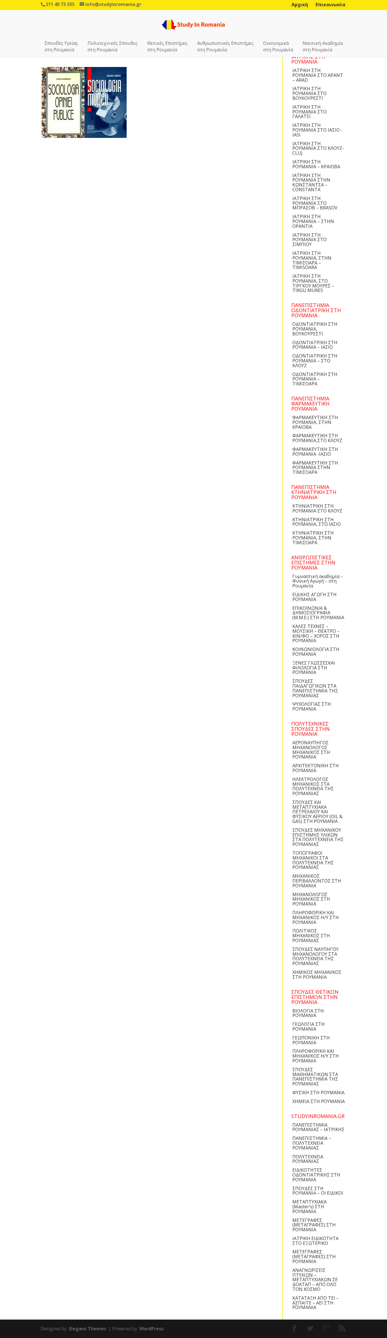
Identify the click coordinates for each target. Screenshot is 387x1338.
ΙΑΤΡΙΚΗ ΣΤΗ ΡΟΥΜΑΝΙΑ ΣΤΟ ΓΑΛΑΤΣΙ (309, 112)
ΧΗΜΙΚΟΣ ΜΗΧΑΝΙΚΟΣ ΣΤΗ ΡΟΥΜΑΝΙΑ (316, 974)
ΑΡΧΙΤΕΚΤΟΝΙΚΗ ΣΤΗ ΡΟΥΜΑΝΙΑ (315, 768)
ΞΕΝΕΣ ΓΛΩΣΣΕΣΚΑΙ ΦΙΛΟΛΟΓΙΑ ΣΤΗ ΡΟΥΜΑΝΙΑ (313, 668)
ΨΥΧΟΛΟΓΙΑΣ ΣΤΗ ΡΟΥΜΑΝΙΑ (311, 706)
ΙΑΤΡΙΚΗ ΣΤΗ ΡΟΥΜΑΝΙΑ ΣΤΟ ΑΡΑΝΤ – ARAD (317, 75)
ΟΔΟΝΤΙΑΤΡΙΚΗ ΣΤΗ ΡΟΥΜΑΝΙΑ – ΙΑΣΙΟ (314, 344)
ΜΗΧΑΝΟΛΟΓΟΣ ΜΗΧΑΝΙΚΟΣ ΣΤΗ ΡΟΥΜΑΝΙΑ (311, 899)
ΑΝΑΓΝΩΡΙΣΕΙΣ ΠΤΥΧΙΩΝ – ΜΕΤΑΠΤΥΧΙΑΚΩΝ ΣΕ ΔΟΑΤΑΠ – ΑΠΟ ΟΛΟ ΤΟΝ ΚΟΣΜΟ (315, 1279)
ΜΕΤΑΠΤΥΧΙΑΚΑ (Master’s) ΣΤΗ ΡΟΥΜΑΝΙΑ (309, 1207)
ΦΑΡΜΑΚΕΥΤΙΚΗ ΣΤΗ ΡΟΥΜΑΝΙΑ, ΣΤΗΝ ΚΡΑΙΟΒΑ (315, 422)
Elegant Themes (87, 1329)
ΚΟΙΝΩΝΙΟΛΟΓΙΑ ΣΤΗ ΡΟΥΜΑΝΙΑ (315, 651)
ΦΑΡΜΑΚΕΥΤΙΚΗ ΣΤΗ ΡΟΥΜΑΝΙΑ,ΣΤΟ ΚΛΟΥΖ (317, 438)
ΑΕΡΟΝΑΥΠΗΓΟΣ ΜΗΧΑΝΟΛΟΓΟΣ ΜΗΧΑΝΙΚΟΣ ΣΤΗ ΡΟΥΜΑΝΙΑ (311, 750)
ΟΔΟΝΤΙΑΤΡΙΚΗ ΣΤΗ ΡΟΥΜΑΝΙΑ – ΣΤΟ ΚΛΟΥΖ (314, 361)
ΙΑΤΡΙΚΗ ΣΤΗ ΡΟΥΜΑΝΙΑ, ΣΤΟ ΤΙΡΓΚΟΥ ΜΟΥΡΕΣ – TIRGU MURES (313, 283)
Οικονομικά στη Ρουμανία (278, 46)
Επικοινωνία (330, 5)
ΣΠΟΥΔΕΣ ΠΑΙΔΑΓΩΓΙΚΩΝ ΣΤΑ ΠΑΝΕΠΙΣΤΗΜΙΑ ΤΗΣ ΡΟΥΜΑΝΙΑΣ (315, 688)
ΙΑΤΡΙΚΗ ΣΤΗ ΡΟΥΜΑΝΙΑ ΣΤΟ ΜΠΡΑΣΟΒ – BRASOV (314, 203)
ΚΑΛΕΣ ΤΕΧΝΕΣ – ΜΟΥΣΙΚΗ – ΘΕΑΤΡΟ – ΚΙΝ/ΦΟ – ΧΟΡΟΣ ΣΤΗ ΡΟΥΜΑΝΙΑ (316, 633)
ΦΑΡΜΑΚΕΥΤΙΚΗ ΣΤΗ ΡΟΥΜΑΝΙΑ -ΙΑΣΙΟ (315, 451)
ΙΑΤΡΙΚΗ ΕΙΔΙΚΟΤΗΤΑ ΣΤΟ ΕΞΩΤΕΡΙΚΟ (315, 1240)
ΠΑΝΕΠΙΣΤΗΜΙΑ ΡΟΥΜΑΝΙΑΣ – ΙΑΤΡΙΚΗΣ (318, 1127)
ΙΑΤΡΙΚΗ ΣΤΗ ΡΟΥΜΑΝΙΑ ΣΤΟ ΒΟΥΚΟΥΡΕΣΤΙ (309, 93)
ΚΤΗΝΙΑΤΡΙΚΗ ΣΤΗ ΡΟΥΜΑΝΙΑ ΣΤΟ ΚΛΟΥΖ (317, 508)
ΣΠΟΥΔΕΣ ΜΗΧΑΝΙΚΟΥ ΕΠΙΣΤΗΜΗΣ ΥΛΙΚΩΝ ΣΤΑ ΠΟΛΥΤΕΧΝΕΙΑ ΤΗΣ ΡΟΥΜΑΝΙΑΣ (318, 837)
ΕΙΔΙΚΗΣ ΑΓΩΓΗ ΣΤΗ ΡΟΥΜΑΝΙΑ (314, 596)
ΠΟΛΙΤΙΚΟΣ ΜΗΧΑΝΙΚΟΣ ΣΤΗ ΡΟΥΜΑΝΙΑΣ (311, 936)
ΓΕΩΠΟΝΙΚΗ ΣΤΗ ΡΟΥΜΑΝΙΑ (311, 1040)
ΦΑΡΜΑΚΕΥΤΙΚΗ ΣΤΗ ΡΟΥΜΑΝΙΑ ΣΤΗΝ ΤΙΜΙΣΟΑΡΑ (315, 468)
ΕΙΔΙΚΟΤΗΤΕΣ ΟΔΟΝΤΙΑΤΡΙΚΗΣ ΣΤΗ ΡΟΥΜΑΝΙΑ (316, 1175)
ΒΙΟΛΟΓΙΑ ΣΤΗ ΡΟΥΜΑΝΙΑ (308, 1013)
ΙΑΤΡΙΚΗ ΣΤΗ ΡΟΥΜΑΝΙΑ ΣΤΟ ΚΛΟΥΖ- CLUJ (318, 148)
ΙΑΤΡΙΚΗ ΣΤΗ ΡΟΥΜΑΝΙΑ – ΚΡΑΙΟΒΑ (316, 164)
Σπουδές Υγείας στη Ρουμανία (61, 46)
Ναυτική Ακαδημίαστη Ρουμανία (323, 46)
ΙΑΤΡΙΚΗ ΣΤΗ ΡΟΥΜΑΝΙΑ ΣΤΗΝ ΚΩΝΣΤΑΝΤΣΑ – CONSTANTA (311, 182)
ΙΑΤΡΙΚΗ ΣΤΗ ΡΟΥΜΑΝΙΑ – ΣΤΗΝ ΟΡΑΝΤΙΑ (313, 221)
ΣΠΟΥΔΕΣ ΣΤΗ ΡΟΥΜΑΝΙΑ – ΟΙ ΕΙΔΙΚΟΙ (317, 1190)
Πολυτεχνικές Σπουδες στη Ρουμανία (113, 46)
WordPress (151, 1329)
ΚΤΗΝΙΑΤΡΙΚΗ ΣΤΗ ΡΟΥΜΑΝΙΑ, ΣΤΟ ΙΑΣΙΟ (316, 522)
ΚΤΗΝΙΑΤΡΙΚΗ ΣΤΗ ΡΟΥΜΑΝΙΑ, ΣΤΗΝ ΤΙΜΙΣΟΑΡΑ (313, 538)
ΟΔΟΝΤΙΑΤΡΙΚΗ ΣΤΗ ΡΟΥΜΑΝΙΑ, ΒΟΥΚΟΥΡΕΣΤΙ (314, 329)
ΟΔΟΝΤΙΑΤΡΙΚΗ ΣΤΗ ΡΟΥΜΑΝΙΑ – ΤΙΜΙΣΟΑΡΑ (314, 379)
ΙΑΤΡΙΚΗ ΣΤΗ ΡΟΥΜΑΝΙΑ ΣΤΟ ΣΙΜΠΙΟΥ (309, 240)
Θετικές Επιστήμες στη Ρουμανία (167, 46)
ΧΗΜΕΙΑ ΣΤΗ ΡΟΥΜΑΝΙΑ (318, 1101)
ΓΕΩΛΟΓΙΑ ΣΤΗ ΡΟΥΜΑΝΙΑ (308, 1026)
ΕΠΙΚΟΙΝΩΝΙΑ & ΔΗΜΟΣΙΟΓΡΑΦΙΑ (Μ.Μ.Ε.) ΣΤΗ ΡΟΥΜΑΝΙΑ (318, 613)
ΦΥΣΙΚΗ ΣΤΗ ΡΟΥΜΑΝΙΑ (318, 1092)
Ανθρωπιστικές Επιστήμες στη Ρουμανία (225, 46)
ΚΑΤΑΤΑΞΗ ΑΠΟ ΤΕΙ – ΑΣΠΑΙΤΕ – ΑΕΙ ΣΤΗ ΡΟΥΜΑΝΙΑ (315, 1303)
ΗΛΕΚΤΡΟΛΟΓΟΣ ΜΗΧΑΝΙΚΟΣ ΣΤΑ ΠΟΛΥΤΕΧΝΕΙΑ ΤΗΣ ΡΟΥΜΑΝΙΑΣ (313, 786)
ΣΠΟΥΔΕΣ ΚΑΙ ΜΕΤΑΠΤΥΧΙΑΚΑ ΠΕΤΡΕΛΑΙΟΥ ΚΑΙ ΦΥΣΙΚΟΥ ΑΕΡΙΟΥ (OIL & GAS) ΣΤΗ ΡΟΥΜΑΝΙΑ (317, 811)
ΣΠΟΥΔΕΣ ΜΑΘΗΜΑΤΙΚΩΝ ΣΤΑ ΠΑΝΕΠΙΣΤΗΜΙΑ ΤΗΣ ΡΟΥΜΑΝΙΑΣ (315, 1076)
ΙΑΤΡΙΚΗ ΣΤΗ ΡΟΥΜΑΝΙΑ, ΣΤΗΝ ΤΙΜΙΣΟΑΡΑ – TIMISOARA (311, 260)
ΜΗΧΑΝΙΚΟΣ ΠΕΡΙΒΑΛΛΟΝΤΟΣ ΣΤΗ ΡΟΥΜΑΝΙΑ (316, 881)
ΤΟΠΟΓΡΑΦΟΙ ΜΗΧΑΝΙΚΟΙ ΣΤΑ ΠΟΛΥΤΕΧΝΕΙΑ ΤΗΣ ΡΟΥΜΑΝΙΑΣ (313, 860)
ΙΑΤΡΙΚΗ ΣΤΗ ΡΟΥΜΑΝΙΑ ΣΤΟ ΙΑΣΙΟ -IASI (317, 130)
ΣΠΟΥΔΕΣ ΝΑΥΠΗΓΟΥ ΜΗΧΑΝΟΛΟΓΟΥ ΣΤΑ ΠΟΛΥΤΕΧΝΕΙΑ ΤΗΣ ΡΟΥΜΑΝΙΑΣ (315, 956)
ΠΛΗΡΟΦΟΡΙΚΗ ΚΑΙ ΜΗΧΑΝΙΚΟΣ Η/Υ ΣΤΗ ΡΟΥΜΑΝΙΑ (315, 917)
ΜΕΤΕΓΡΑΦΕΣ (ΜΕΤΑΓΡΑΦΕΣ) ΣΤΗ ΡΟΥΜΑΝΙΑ (314, 1225)
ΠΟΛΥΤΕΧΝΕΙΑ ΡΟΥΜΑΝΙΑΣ (307, 1159)
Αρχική (300, 5)
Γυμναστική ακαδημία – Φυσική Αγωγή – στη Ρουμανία (317, 581)
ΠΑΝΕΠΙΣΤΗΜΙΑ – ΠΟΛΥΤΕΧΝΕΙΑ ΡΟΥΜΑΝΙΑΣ (311, 1143)
